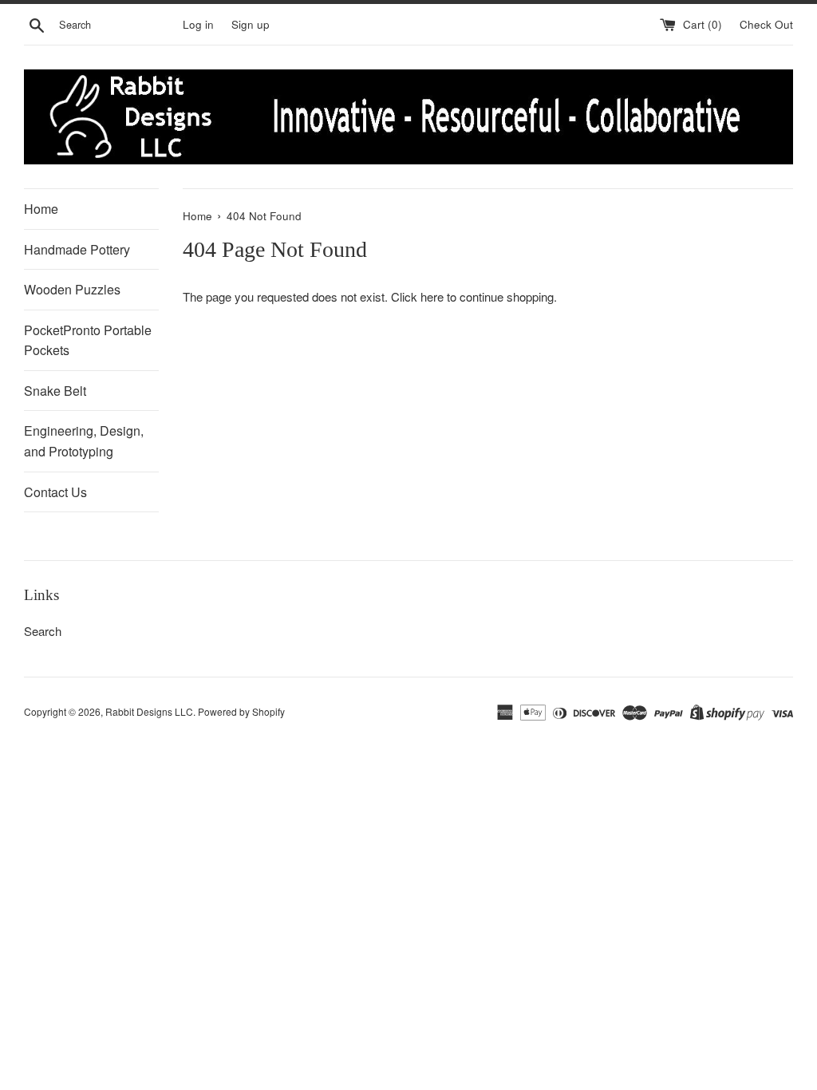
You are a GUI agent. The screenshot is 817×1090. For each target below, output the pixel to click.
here (432, 296)
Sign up (250, 24)
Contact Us (55, 492)
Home (41, 208)
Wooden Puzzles (72, 289)
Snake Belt (55, 390)
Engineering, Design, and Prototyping (84, 440)
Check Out (766, 24)
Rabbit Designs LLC (149, 711)
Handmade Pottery (77, 249)
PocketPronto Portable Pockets (88, 340)
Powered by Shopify (241, 711)
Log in (198, 24)
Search (42, 630)
